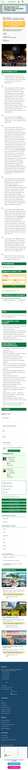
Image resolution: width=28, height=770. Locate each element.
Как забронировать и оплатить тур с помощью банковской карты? (12, 564)
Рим (4, 539)
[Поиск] (22, 2)
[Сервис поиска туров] (14, 691)
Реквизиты (3, 703)
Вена (4, 532)
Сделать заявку (14, 505)
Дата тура (6, 275)
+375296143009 (11, 472)
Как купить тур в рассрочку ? (9, 557)
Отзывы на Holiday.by (6, 709)
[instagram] (4, 682)
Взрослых (5, 280)
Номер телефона (6, 442)
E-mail (4, 436)
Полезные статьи (5, 722)
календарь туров (14, 508)
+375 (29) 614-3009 (11, 1)
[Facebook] (1, 682)
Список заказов (4, 737)
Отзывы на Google (5, 707)
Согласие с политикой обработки (13, 448)
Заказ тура (5, 492)
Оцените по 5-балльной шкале (9, 425)
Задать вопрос (14, 499)
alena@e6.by (11, 470)
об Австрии (5, 518)
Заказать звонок (14, 502)
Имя (4, 430)
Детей (16, 280)
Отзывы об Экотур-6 (5, 720)
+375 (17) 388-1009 (5, 672)
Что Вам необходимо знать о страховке (11, 560)
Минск (4, 549)
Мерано (4, 545)
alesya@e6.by (11, 459)
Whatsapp (10, 465)
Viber (9, 463)
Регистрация (4, 735)
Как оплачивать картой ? (7, 745)
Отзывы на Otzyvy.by (6, 711)
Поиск (14, 286)
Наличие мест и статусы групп (8, 739)
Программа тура (6, 489)
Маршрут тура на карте (8, 486)
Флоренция (5, 535)
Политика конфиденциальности (6, 689)
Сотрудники (4, 705)
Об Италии (5, 521)
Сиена (4, 542)
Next (25, 54)
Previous (3, 54)
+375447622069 (11, 461)
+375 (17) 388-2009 (5, 673)
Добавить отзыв (14, 450)
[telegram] (6, 683)
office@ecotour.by (5, 678)
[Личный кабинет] (18, 2)
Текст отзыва (5, 417)
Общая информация (7, 483)
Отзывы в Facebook (5, 713)
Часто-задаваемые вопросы (7, 724)
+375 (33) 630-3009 (5, 677)
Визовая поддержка (5, 728)
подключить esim (14, 511)
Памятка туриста (5, 726)
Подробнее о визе (11, 316)
